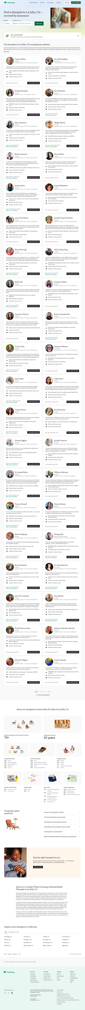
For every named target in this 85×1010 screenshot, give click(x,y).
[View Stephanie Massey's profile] (49, 348)
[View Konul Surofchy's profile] (10, 567)
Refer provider (47, 978)
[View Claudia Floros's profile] (10, 411)
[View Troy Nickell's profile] (49, 598)
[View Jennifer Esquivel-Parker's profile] (49, 220)
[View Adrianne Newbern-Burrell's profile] (49, 630)
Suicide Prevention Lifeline (35, 994)
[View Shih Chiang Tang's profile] (49, 251)
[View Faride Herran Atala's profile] (10, 630)
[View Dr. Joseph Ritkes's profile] (10, 474)
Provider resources (48, 980)
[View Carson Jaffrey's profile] (10, 61)
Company (58, 2)
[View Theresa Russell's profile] (10, 506)
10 (48, 691)
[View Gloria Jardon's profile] (10, 187)
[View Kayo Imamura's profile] (10, 124)
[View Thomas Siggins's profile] (10, 442)
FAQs (71, 982)
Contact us (72, 976)
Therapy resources (34, 982)
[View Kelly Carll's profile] (10, 284)
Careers (58, 980)
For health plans (74, 978)
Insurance (15, 20)
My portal (67, 2)
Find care (42, 2)
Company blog (60, 976)
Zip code (6, 20)
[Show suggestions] (32, 23)
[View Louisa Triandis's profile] (49, 662)
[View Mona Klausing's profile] (10, 251)
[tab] (6, 932)
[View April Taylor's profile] (10, 380)
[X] (8, 993)
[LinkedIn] (12, 993)
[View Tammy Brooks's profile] (49, 506)
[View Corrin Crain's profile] (10, 348)
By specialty (33, 978)
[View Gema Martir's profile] (49, 156)
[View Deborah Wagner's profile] (10, 662)
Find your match (38, 867)
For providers (50, 2)
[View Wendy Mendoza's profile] (10, 93)
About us (59, 974)
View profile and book (33, 83)
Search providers (33, 2)
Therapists (32, 974)
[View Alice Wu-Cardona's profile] (10, 598)
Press (58, 978)
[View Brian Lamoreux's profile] (10, 156)
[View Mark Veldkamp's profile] (10, 536)
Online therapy (33, 980)
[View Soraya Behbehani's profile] (49, 187)
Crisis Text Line (33, 998)
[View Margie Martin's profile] (49, 124)
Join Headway (47, 974)
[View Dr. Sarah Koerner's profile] (49, 567)
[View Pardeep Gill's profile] (49, 536)
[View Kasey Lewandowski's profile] (49, 316)
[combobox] (22, 23)
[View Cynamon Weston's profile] (10, 316)
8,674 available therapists (44, 695)
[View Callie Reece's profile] (49, 380)
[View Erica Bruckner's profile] (49, 411)
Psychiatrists (33, 976)
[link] (19, 954)
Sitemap (72, 980)
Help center (72, 974)
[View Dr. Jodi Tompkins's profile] (49, 61)
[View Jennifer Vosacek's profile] (49, 442)
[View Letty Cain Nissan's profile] (10, 220)
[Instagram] (5, 993)
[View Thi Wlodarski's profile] (49, 93)
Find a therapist (76, 2)
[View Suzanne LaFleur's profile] (49, 284)
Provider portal (47, 976)
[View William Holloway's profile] (49, 474)
